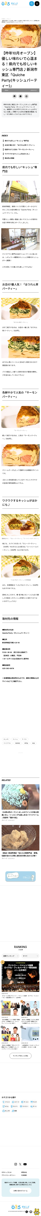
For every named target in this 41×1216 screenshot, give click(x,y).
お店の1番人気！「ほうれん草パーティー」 (20, 145)
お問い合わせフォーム (20, 1191)
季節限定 (17, 743)
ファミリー (25, 1106)
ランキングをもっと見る (20, 1056)
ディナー (15, 1106)
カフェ (7, 1106)
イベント (7, 1102)
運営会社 (24, 1172)
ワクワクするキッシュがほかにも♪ (17, 154)
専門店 (26, 743)
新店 (33, 743)
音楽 (15, 1111)
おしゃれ (6, 739)
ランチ (35, 1102)
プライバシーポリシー (9, 1175)
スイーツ (16, 1102)
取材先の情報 (9, 158)
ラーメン (26, 1102)
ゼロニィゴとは (6, 1172)
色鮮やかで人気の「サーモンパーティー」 (20, 150)
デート (35, 1106)
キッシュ (15, 739)
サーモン (24, 739)
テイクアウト (7, 743)
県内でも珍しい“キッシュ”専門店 (17, 141)
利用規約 (24, 1175)
